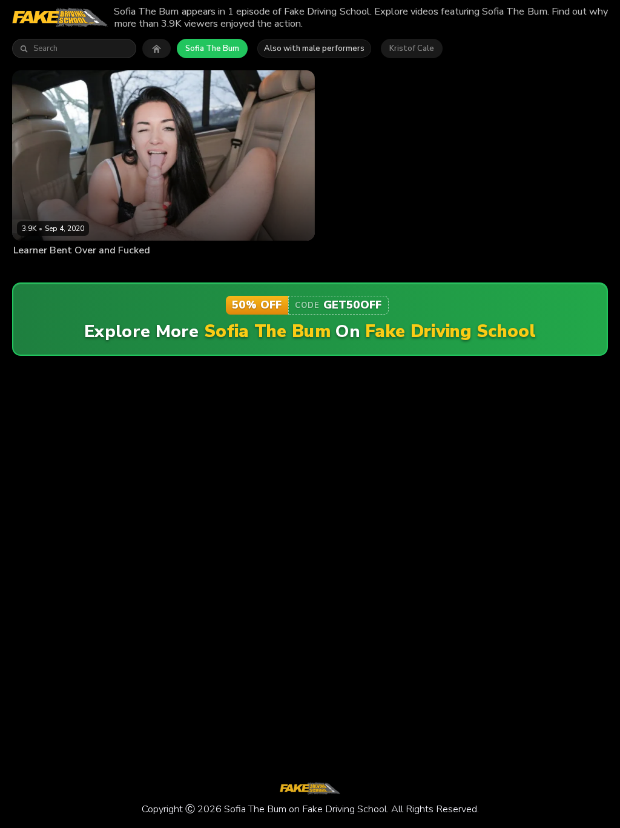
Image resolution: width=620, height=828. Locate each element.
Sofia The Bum (212, 48)
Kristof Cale (411, 48)
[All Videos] (156, 48)
